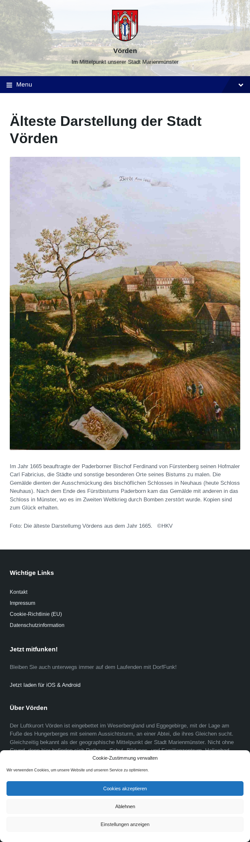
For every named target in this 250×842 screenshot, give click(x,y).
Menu (24, 84)
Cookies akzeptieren (125, 788)
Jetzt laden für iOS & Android (45, 685)
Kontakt (18, 592)
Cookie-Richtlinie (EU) (36, 614)
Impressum (22, 603)
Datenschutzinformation (37, 625)
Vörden (125, 51)
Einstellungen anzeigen (125, 824)
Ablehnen (125, 806)
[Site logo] (125, 39)
